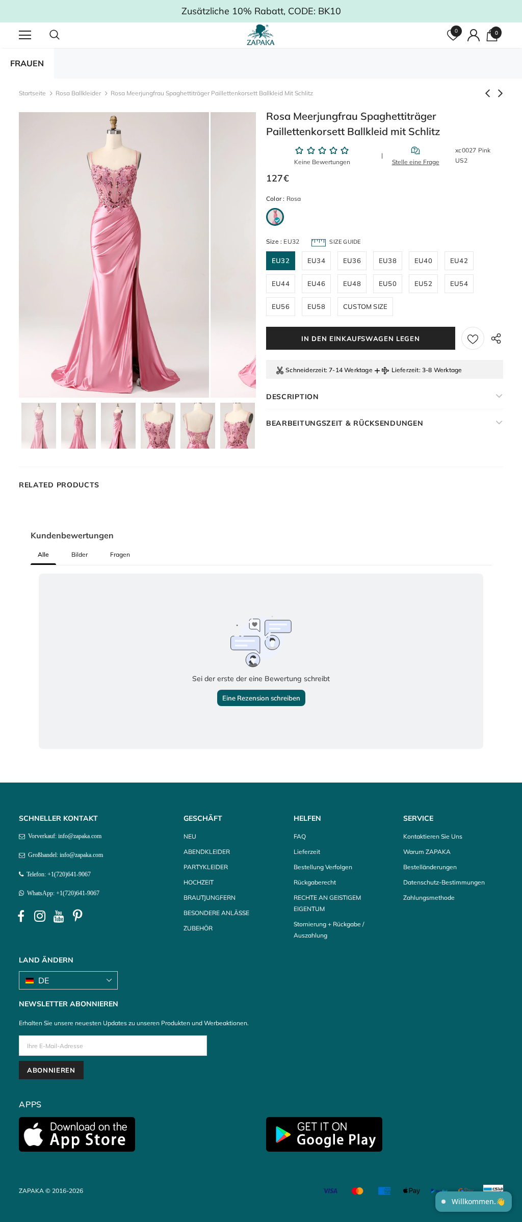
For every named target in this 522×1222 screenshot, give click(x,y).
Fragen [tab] (120, 554)
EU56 (281, 306)
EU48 (352, 283)
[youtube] (58, 916)
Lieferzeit (405, 370)
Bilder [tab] (79, 554)
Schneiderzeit (305, 370)
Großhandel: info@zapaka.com (64, 855)
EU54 (459, 283)
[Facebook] (21, 916)
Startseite (32, 93)
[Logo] (262, 34)
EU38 (388, 260)
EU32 (281, 260)
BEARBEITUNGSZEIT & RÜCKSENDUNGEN (344, 423)
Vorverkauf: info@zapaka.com (63, 836)
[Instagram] (40, 916)
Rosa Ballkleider (78, 93)
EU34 (316, 260)
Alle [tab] (43, 554)
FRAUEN (27, 63)
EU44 (281, 283)
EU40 (423, 260)
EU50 (388, 283)
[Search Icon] (64, 35)
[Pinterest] (77, 916)
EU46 (316, 283)
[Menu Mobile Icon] (25, 35)
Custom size (365, 306)
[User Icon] (473, 35)
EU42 (459, 260)
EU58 (316, 306)
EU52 (423, 283)
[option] (114, 255)
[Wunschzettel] (472, 338)
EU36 (352, 260)
